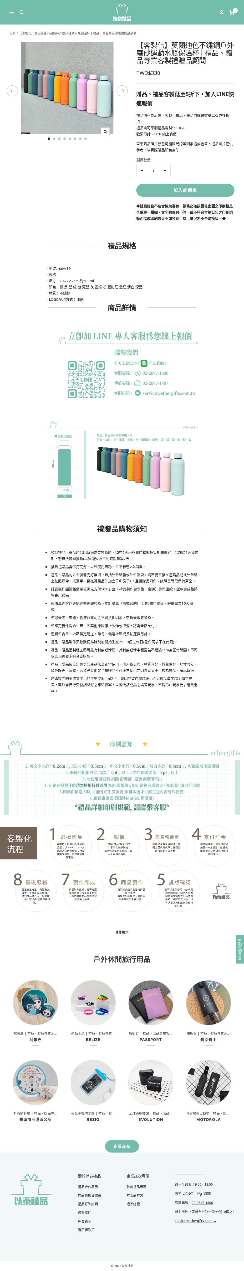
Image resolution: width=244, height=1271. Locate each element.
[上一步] (12, 90)
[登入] (221, 12)
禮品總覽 (133, 1204)
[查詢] (22, 12)
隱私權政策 (86, 1229)
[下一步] (122, 90)
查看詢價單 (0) (240, 949)
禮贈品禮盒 (135, 1195)
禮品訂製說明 (88, 1204)
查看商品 (122, 1146)
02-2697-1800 (202, 1202)
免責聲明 (84, 1221)
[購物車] (231, 12)
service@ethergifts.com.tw (195, 1220)
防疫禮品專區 (137, 1186)
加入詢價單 (185, 190)
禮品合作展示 (88, 1186)
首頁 (13, 33)
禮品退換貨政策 (89, 1195)
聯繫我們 (84, 1212)
